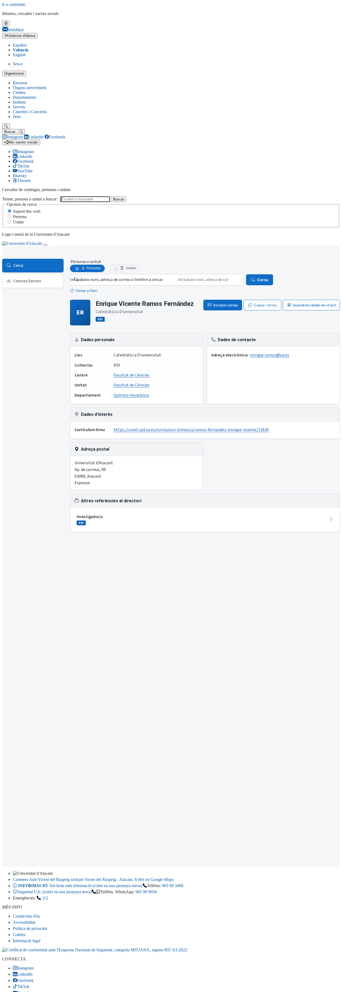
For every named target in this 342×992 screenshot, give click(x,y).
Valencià (20, 50)
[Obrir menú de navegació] (45, 245)
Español (19, 45)
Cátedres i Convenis (30, 111)
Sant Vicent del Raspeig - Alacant (93, 879)
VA (19, 36)
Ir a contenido (13, 4)
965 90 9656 (146, 892)
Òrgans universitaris (29, 87)
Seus (17, 116)
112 (45, 898)
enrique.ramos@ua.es (269, 355)
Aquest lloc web (26, 211)
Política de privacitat (30, 928)
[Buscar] (6, 126)
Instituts (19, 102)
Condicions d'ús (26, 916)
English (19, 54)
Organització (14, 73)
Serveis (19, 107)
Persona (19, 216)
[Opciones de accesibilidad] (6, 23)
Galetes (19, 934)
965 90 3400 (172, 885)
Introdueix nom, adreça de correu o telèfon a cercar (116, 280)
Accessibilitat (24, 922)
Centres (19, 92)
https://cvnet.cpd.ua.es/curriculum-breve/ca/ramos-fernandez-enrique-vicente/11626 (191, 430)
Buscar (118, 199)
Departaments (24, 97)
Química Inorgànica (131, 395)
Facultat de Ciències (132, 375)
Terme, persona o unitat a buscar (29, 199)
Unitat (18, 222)
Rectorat (20, 83)
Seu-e (17, 64)
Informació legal (26, 940)
